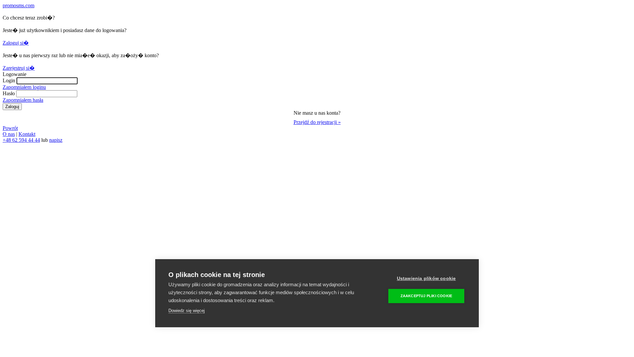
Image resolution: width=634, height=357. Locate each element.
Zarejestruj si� (19, 68)
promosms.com (18, 5)
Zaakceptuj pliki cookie (426, 296)
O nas (9, 134)
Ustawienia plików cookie (426, 278)
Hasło (9, 93)
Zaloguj (12, 106)
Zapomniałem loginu (24, 87)
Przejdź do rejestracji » (317, 122)
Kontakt (26, 134)
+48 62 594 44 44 (21, 140)
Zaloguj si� (16, 43)
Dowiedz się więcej (186, 310)
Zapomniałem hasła (23, 100)
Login (9, 80)
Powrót (10, 128)
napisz (55, 140)
